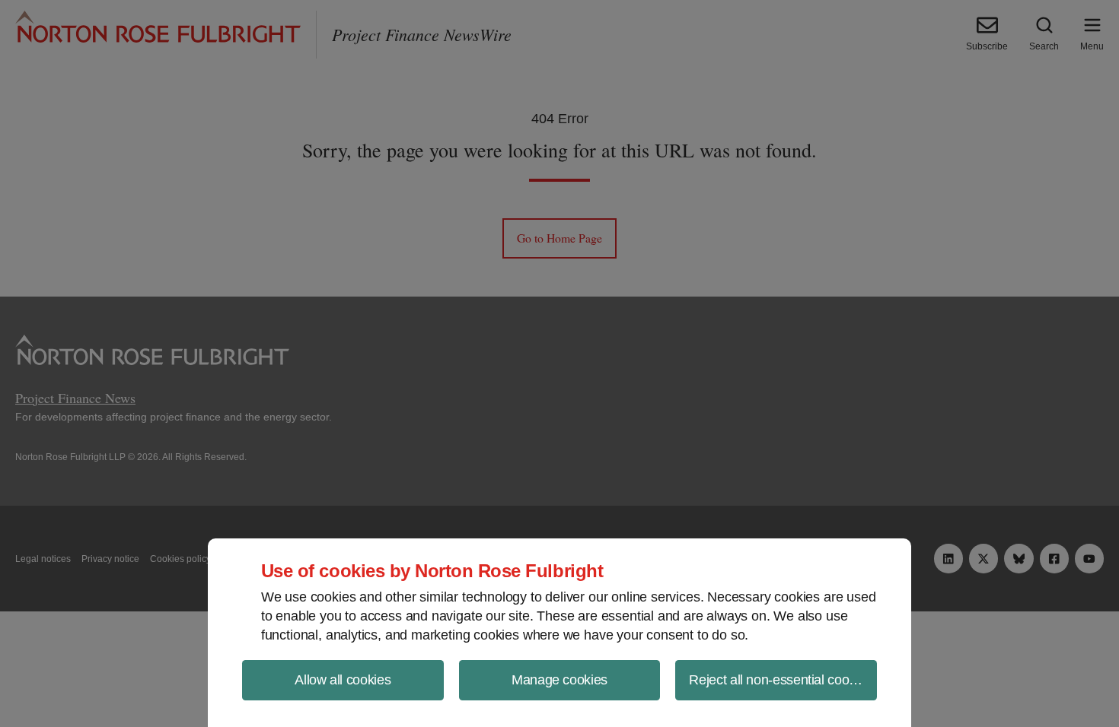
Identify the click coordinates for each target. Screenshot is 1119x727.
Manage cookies (559, 679)
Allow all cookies (343, 679)
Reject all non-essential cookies (780, 679)
